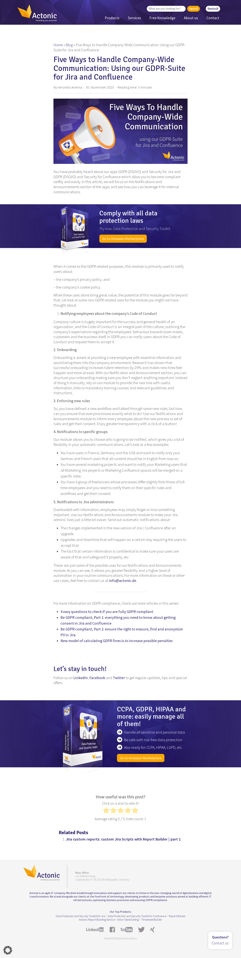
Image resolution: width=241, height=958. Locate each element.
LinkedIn (80, 677)
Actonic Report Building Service (97, 919)
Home (58, 44)
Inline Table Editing (128, 919)
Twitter (119, 677)
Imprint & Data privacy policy (120, 938)
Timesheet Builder (151, 919)
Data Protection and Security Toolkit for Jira (80, 916)
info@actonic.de (122, 580)
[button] (8, 950)
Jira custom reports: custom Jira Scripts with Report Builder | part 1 (123, 839)
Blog (69, 44)
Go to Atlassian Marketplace (123, 238)
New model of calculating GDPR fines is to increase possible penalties (117, 640)
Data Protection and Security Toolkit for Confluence (137, 916)
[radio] (106, 811)
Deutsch (213, 9)
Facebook (97, 677)
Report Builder (177, 916)
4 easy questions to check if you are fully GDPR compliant (107, 611)
